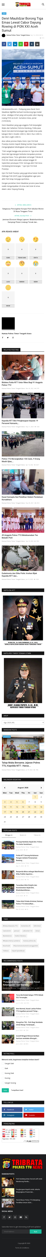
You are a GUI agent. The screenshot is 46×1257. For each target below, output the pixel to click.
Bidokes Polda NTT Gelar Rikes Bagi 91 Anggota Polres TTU (22, 383)
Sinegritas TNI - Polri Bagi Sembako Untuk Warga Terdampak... (29, 1023)
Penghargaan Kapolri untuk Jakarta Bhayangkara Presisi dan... (28, 1191)
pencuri (16, 931)
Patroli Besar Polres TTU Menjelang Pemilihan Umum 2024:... (28, 1201)
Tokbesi (6, 951)
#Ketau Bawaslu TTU (10, 926)
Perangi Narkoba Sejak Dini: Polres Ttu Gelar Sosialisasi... (29, 843)
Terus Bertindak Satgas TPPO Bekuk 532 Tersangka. (29, 996)
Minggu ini (8, 835)
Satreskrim (7, 931)
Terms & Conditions (22, 1248)
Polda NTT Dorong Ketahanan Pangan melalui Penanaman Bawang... (27, 857)
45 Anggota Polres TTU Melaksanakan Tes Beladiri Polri (20, 536)
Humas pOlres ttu (29, 941)
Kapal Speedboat (18, 951)
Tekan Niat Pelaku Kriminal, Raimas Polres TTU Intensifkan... (29, 902)
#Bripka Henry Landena (11, 941)
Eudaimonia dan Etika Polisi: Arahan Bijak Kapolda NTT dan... (19, 574)
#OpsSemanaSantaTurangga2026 (25, 946)
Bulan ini (23, 835)
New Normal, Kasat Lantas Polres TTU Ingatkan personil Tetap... (28, 1010)
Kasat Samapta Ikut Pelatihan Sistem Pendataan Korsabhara (22, 498)
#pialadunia (7, 936)
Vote (5, 1090)
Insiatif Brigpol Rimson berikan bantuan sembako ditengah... (27, 1037)
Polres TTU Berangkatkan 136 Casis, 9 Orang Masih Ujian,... (21, 460)
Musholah (6, 946)
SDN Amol (37, 926)
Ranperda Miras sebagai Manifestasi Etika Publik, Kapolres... (30, 873)
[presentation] (35, 738)
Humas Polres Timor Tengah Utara (18, 35)
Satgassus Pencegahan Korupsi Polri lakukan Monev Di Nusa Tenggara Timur (23, 210)
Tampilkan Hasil (17, 1090)
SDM (4, 13)
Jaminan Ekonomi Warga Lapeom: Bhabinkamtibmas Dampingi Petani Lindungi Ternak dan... (23, 221)
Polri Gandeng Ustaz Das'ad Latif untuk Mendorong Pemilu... (29, 1180)
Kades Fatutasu (20, 936)
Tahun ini (37, 835)
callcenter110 (27, 931)
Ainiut (38, 931)
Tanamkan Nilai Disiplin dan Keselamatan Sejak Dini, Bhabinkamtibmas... (26, 887)
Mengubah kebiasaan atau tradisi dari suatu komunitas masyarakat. (21, 764)
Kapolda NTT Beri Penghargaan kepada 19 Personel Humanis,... (20, 422)
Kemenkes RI (25, 926)
